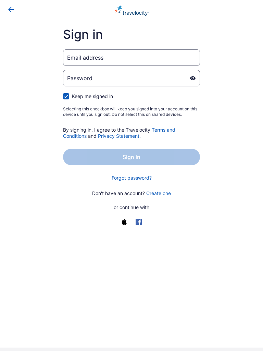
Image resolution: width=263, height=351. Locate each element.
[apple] (124, 222)
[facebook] (139, 222)
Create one (158, 193)
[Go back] (11, 9)
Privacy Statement (118, 136)
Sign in (131, 157)
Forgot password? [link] (132, 178)
